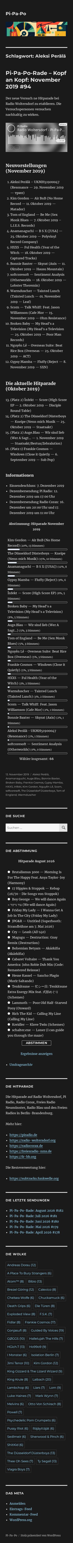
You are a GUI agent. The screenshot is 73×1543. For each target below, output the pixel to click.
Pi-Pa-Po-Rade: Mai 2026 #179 (34, 1227)
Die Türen (45, 1306)
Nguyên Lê (46, 786)
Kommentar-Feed (24, 1514)
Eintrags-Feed (21, 1509)
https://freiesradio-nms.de (31, 1151)
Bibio (35, 1281)
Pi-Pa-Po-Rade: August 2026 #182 (36, 1210)
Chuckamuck (51, 1298)
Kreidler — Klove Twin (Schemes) (38, 1024)
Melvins (15, 1404)
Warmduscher (27, 794)
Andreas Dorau (21, 1265)
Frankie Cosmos (33, 782)
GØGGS (16, 1338)
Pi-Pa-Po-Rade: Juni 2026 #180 (34, 1221)
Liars (39, 1387)
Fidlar (13, 1322)
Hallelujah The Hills (46, 1338)
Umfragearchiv (21, 1065)
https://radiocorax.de (26, 1146)
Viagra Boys (18, 1469)
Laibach (42, 1379)
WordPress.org (21, 1520)
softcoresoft (13, 790)
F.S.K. (46, 1314)
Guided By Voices (47, 1330)
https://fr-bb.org (23, 1157)
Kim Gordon (30, 786)
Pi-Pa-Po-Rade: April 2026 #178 (35, 1232)
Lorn (55, 1387)
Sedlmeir (16, 1437)
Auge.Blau (33, 778)
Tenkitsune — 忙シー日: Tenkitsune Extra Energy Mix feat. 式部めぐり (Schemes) (37, 991)
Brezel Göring (20, 1289)
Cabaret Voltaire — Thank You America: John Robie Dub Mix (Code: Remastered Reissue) (36, 964)
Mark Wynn (46, 1396)
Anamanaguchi (16, 778)
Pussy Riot (17, 1428)
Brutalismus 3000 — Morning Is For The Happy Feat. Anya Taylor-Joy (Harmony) (36, 877)
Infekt (17, 786)
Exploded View (21, 1314)
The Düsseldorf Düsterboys (38, 790)
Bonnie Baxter (50, 778)
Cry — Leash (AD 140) (29, 932)
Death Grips (18, 1306)
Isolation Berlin (45, 1355)
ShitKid (15, 1445)
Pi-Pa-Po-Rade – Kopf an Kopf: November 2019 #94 (36, 80)
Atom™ (15, 1281)
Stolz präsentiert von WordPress (41, 1535)
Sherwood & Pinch (47, 1437)
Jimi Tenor (18, 1363)
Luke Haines (19, 1396)
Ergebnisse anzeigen (37, 1054)
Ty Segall (47, 1461)
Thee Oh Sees (20, 1461)
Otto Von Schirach (44, 1404)
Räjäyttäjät (43, 1428)
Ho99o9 (37, 1347)
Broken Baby (14, 782)
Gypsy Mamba (54, 782)
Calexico (47, 1289)
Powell (14, 1412)
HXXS (9, 786)
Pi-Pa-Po (16, 13)
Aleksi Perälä (41, 774)
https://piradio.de (23, 1135)
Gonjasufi (16, 1330)
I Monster (17, 1355)
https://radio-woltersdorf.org (33, 1140)
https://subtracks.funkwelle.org (34, 1178)
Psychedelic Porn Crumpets (31, 1420)
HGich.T (16, 1347)
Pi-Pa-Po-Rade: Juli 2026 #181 (33, 1216)
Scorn (58, 786)
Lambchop (18, 1387)
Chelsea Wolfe (20, 1298)
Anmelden (18, 1503)
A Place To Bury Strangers (29, 1273)
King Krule (17, 1379)
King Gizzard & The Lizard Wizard (34, 1371)
